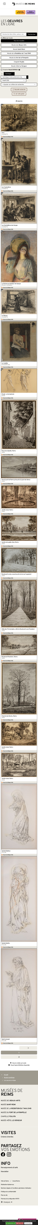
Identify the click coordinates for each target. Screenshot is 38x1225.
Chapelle (19, 62)
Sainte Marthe (6, 943)
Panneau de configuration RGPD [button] (10, 1199)
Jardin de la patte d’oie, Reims (10, 542)
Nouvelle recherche (20, 90)
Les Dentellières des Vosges (10, 225)
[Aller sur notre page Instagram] (9, 1154)
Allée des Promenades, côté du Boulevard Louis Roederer (18, 629)
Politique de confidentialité (8, 1192)
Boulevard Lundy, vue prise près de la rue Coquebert (16, 574)
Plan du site (4, 1195)
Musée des (20, 12)
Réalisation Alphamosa (7, 1185)
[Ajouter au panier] (36, 105)
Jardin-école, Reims (7, 510)
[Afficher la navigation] (4, 4)
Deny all (20, 1223)
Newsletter (4, 1172)
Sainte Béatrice (6, 851)
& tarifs (9, 1168)
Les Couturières (6, 187)
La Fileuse (4, 315)
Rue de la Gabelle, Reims (9, 451)
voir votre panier (19, 94)
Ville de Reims (5, 1181)
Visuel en (10, 70)
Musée (30, 12)
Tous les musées (19, 41)
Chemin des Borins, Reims (9, 716)
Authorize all (11, 1223)
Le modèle (5, 363)
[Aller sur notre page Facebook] (3, 1154)
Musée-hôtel (19, 66)
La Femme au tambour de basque (11, 283)
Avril (3, 132)
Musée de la (19, 53)
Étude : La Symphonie (8, 394)
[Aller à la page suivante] (28, 1048)
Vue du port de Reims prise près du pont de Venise (16, 479)
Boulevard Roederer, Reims (9, 656)
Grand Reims (16, 1181)
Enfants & (7, 1137)
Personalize (28, 1223)
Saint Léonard (6, 1039)
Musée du (19, 58)
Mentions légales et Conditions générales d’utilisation (16, 1188)
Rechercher (32, 34)
